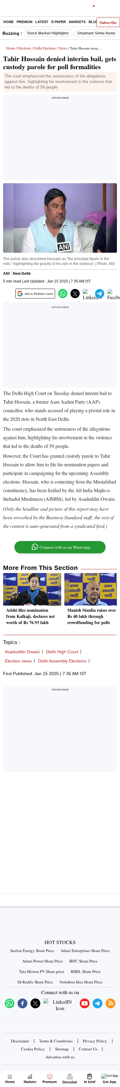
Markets (77, 22)
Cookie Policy (33, 1049)
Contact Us (88, 1049)
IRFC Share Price (83, 961)
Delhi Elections (45, 47)
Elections (24, 47)
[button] (62, 293)
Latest (41, 22)
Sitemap (62, 1049)
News (63, 47)
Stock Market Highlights (48, 33)
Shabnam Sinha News (96, 33)
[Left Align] (6, 9)
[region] (60, 139)
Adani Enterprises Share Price (85, 950)
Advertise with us (60, 1057)
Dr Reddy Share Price (35, 982)
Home (8, 22)
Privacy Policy (95, 1041)
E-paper (58, 22)
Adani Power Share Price (42, 961)
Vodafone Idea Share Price (80, 982)
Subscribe (108, 22)
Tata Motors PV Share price (41, 971)
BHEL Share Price (86, 971)
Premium (24, 22)
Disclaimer (20, 1041)
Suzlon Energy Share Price (32, 950)
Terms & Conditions (56, 1041)
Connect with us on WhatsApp (65, 547)
